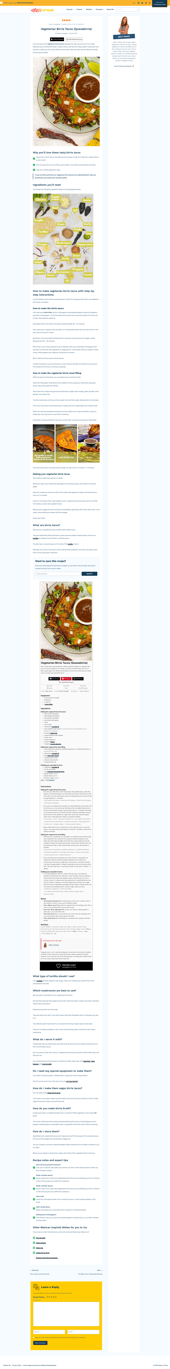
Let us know (65, 967)
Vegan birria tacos (42, 1253)
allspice (52, 742)
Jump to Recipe (58, 39)
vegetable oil (55, 726)
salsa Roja (86, 1061)
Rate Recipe (78, 679)
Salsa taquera (41, 1243)
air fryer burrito (72, 1081)
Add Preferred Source (75, 39)
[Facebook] (138, 3)
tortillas (35, 538)
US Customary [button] (50, 780)
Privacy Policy (17, 1365)
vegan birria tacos (53, 1093)
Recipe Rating (38, 1297)
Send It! (89, 574)
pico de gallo (47, 1064)
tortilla (70, 544)
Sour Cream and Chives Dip (39, 1272)
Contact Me (7, 1365)
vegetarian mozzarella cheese (55, 771)
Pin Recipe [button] (67, 679)
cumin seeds (53, 733)
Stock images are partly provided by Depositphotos (39, 1365)
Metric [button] (42, 780)
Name (36, 1332)
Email (70, 1332)
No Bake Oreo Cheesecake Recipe (90, 1272)
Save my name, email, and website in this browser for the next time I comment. (60, 1337)
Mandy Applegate (54, 945)
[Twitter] (149, 3)
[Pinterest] (146, 3)
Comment (37, 1300)
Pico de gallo (40, 1238)
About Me (110, 9)
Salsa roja (39, 1248)
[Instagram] (142, 3)
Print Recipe (55, 679)
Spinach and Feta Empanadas (47, 1258)
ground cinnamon (55, 744)
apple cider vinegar (53, 755)
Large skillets (49, 704)
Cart (134, 3)
